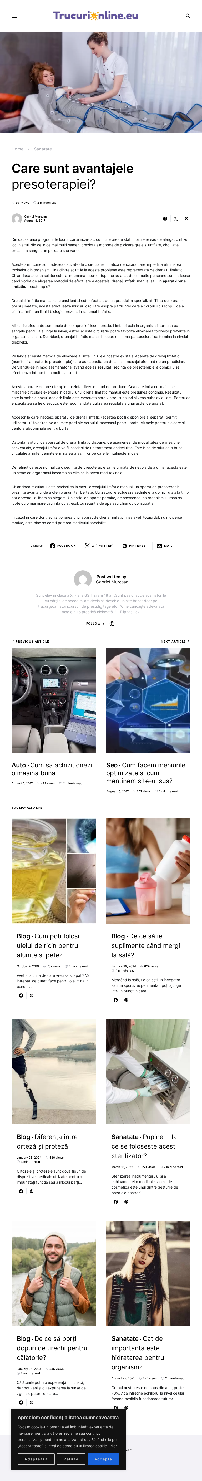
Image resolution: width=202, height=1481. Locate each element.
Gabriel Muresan (35, 216)
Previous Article (32, 641)
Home (17, 148)
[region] (68, 1439)
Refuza (71, 1459)
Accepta (103, 1459)
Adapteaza (36, 1459)
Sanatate (43, 148)
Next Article (173, 641)
